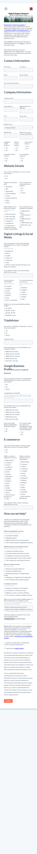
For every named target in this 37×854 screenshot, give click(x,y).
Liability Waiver (19, 648)
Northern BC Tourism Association (14, 25)
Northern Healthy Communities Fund (17, 30)
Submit (8, 701)
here (22, 43)
